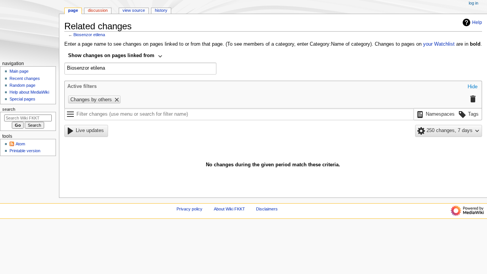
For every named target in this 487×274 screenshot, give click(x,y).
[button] (472, 87)
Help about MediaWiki (29, 92)
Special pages (22, 99)
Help (477, 22)
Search (8, 109)
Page (73, 10)
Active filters (82, 86)
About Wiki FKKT (229, 209)
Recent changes (25, 78)
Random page (22, 85)
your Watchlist (439, 44)
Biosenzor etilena (89, 34)
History (161, 10)
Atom (20, 144)
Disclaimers (267, 209)
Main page (19, 71)
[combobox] (115, 56)
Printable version (25, 150)
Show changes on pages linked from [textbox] (111, 55)
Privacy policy (189, 209)
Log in (473, 3)
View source (134, 10)
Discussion (98, 10)
